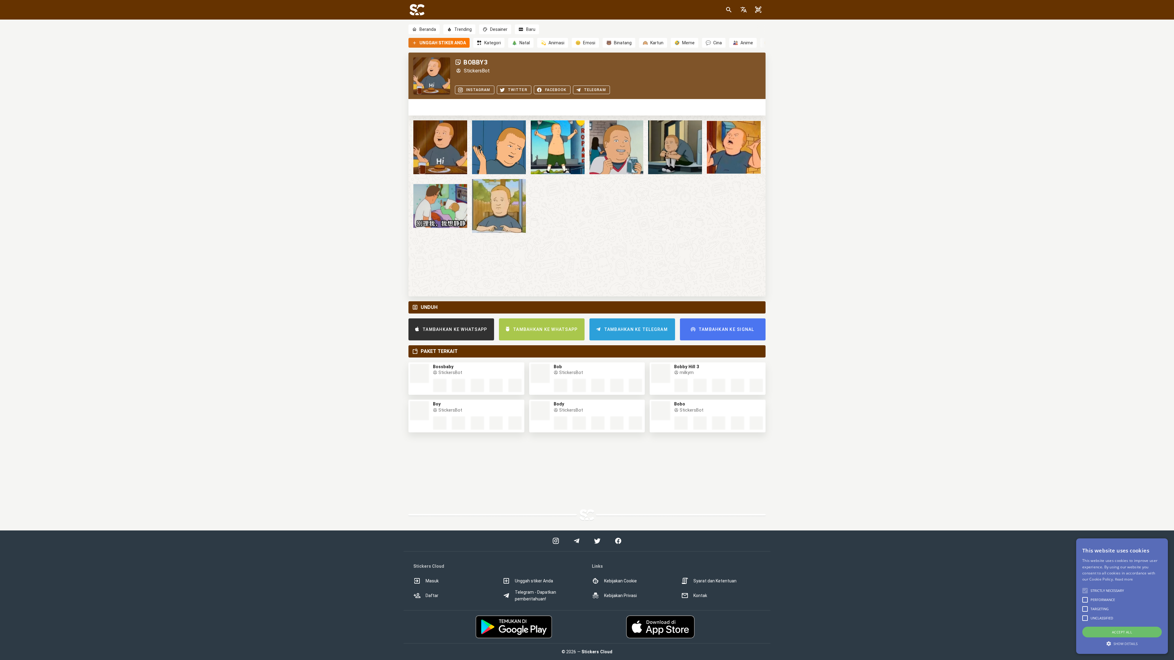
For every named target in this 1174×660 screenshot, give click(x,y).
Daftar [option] (432, 595)
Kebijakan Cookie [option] (620, 580)
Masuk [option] (432, 580)
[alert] (1122, 596)
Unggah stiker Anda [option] (534, 580)
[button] (743, 9)
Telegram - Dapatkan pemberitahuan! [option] (535, 595)
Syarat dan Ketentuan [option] (715, 580)
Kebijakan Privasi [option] (620, 595)
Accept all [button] (1122, 632)
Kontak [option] (700, 595)
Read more (1124, 579)
